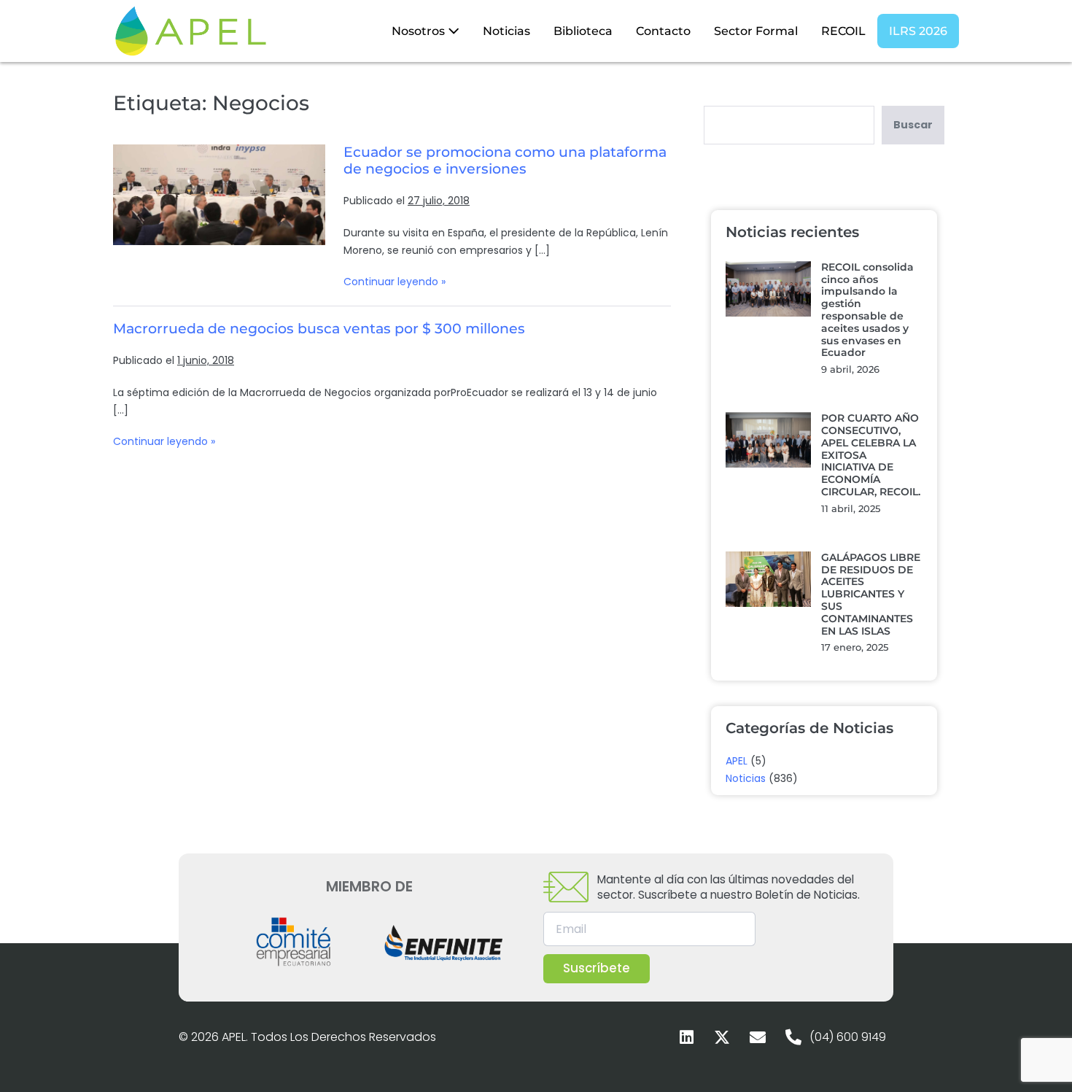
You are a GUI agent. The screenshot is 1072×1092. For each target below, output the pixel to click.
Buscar (913, 124)
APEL (736, 761)
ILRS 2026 (918, 31)
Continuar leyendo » (394, 281)
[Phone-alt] (793, 1037)
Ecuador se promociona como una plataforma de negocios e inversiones (505, 160)
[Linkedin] (686, 1037)
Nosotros (420, 31)
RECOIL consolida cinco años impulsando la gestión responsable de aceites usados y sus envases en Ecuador (867, 310)
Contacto (663, 31)
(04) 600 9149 (847, 1037)
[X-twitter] (722, 1037)
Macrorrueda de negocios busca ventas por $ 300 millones (319, 328)
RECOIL (843, 31)
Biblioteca (583, 31)
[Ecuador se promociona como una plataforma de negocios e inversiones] (219, 194)
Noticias (506, 31)
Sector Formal (756, 31)
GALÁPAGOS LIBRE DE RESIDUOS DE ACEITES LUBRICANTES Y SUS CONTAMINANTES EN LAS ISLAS (870, 594)
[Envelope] (758, 1037)
